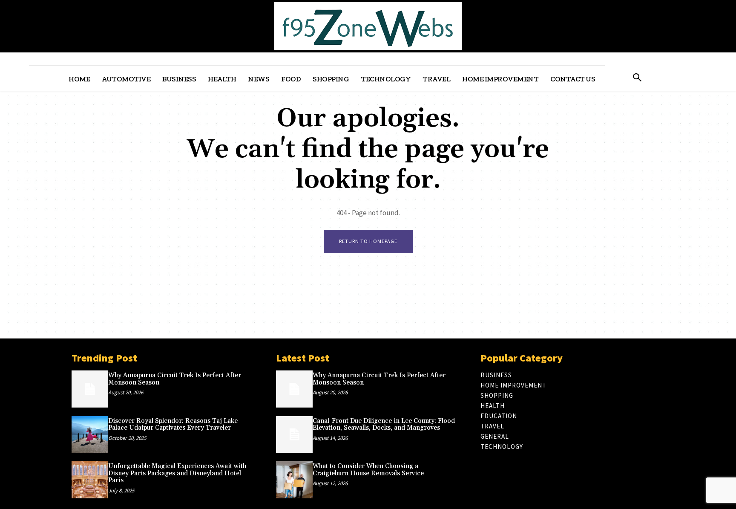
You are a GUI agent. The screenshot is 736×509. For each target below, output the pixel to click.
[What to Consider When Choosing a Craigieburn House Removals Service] (294, 479)
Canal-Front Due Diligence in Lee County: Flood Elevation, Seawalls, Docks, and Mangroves (384, 424)
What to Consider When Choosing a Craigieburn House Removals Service (368, 469)
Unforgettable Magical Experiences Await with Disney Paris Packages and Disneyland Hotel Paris (177, 473)
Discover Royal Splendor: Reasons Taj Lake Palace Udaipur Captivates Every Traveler (173, 424)
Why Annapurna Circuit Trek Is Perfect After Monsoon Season (174, 379)
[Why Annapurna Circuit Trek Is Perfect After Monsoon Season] (90, 388)
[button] (637, 78)
